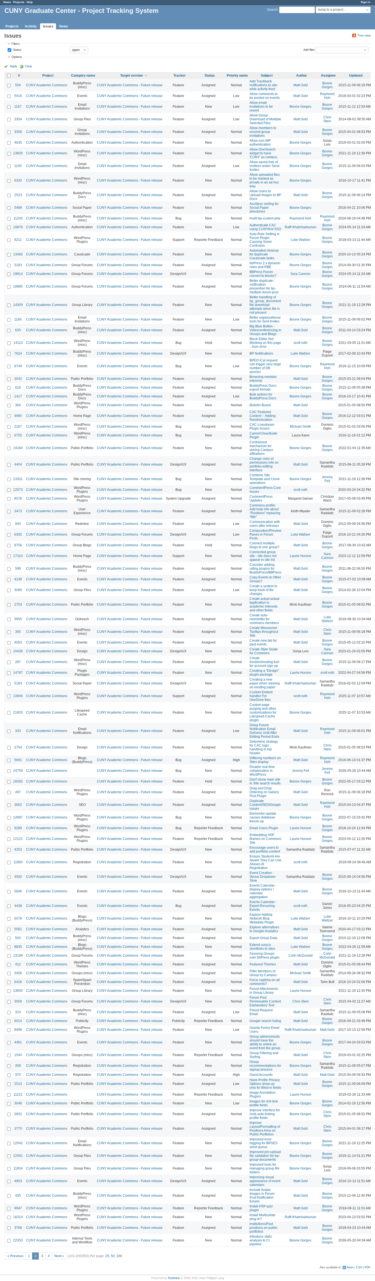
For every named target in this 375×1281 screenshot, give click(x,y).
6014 (18, 1021)
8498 (18, 1030)
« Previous (15, 1256)
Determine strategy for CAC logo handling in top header (264, 747)
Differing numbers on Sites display (265, 760)
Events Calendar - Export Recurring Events (263, 906)
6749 (18, 366)
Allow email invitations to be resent (261, 106)
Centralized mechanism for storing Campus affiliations (261, 448)
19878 (18, 227)
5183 (18, 683)
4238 (18, 579)
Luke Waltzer (300, 240)
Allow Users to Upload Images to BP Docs (265, 195)
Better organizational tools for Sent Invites (265, 319)
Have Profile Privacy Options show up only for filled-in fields (265, 1084)
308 (18, 1066)
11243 (18, 218)
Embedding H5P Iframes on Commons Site (265, 839)
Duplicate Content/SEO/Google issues (265, 805)
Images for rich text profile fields (264, 1103)
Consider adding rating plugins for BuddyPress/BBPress (265, 568)
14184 (18, 448)
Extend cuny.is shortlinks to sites (262, 947)
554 (18, 85)
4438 (18, 906)
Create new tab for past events (263, 642)
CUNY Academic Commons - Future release (130, 85)
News (63, 26)
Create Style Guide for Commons (264, 651)
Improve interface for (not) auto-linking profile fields (265, 1114)
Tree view (364, 35)
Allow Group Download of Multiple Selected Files (265, 119)
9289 (18, 828)
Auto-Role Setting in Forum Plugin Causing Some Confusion (264, 239)
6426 (18, 982)
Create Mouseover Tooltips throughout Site (264, 631)
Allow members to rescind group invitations (263, 132)
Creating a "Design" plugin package (264, 672)
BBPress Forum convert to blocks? (263, 274)
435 (18, 1196)
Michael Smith (300, 426)
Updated (355, 75)
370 (18, 1075)
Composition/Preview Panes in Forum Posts (265, 534)
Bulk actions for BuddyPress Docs (263, 396)
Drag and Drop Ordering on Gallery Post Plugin (264, 792)
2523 (18, 195)
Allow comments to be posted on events (265, 96)
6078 (18, 918)
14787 (18, 673)
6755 (18, 435)
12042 (18, 1143)
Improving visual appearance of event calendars (265, 1181)
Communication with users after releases (265, 524)
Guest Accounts (261, 1075)
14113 (18, 343)
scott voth (300, 343)
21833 (18, 712)
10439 (18, 651)
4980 (18, 416)
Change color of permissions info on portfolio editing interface (264, 464)
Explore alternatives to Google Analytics (264, 929)
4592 (18, 877)
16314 (18, 1217)
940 (18, 524)
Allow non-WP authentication (260, 142)
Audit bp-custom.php (265, 218)
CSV (359, 1267)
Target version (131, 75)
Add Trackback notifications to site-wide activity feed (264, 85)
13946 (18, 696)
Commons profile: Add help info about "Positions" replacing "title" (265, 511)
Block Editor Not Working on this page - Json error (265, 343)
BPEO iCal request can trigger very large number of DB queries (265, 366)
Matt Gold (300, 85)
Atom (350, 1267)
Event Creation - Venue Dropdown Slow (263, 876)
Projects (18, 2)
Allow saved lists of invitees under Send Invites (264, 166)
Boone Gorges (327, 85)
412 (18, 964)
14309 (18, 305)
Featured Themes (263, 964)
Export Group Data (263, 938)
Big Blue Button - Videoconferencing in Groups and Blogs (265, 330)
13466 (18, 254)
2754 (18, 747)
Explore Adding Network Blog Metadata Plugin (262, 918)
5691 (18, 760)
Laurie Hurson (300, 556)
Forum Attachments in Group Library (264, 991)
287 (18, 662)
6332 (18, 180)
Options (17, 57)
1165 (18, 166)
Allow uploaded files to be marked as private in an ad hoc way (265, 180)
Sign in (365, 2)
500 (18, 938)
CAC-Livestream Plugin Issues (262, 426)
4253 (18, 849)
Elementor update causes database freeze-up (263, 817)
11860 (18, 862)
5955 (18, 619)
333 (18, 731)
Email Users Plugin (264, 828)
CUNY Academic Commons (46, 85)
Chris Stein (327, 119)
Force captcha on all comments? (265, 982)
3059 (18, 1001)
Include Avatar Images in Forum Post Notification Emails (262, 1195)
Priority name (237, 75)
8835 (18, 947)
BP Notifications (261, 353)
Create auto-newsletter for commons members (264, 619)
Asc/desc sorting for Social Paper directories (264, 207)
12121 (18, 839)
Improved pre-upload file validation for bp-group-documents (265, 1156)
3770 (18, 1128)
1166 (18, 319)
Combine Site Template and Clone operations (265, 479)
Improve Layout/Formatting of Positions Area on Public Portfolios (265, 1128)
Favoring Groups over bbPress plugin (264, 955)
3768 (18, 1228)
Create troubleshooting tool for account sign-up (264, 662)
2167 (18, 426)
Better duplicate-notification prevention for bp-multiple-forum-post (264, 286)
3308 (18, 132)
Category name (83, 75)
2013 (18, 1084)
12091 (18, 1156)
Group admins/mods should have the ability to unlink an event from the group (265, 1042)
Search (272, 10)
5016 (18, 96)
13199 (18, 955)
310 (18, 1012)
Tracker (179, 75)
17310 (18, 556)
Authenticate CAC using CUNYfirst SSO (265, 227)
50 (113, 1256)
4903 (18, 1181)
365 (18, 632)
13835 (18, 153)
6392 (18, 534)
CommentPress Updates (261, 498)
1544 (18, 1055)
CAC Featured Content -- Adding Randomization (263, 416)
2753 (18, 604)
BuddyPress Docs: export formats (263, 387)
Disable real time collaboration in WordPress (262, 770)
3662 (18, 805)
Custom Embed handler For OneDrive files (261, 696)
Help (30, 2)
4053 (18, 642)
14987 (18, 817)
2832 (18, 1114)
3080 (18, 590)
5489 (18, 208)
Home (7, 2)
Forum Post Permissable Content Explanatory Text (265, 1001)
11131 (18, 1094)
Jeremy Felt (327, 479)
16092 (18, 781)
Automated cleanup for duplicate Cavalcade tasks (264, 254)
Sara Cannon (300, 274)
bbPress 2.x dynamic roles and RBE (265, 265)
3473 (18, 511)
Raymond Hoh (327, 96)
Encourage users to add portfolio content (265, 849)
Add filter (309, 49)
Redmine (174, 1278)
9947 (18, 1208)
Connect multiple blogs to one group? (264, 545)
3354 (18, 119)
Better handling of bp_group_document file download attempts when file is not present (265, 304)
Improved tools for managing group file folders (264, 1168)
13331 (18, 479)
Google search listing (265, 1021)
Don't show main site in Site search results (265, 781)
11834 (18, 1168)
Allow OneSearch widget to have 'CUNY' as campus (263, 153)
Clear (28, 66)
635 (18, 330)
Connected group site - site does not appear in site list (263, 556)
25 (107, 1256)
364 (18, 405)
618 (18, 387)
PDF (368, 1267)
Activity (31, 26)
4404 (18, 464)
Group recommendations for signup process (265, 1065)
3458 (18, 973)
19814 (18, 274)
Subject (267, 75)
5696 (18, 891)
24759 (18, 771)
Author (301, 75)
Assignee (328, 75)
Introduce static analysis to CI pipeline (261, 1240)
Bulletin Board (260, 405)
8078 (18, 498)
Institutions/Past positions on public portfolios (264, 1227)
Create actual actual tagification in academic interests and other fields (264, 604)
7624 (18, 353)
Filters (16, 43)
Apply (13, 66)
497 (18, 792)
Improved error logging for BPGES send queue (264, 1143)
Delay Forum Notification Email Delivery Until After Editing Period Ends (264, 731)
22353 (18, 1240)
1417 (18, 396)
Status (16, 49)
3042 (18, 379)
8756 (18, 545)
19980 (18, 286)
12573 (18, 490)
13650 (18, 991)
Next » (59, 1256)
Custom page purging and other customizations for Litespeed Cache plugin (263, 712)
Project (48, 75)
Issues (48, 26)
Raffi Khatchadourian (300, 227)
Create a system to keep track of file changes (263, 590)
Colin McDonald (301, 955)
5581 (18, 929)
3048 (18, 1103)
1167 (18, 106)
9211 (18, 240)
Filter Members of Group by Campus (263, 973)
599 (18, 568)
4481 (18, 1042)
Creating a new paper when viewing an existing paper (265, 683)
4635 (18, 142)
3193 (18, 265)
